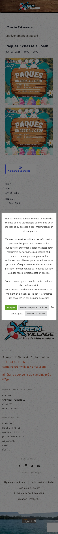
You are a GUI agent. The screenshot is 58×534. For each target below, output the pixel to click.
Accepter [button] (11, 307)
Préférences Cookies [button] (36, 313)
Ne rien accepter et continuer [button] (33, 307)
